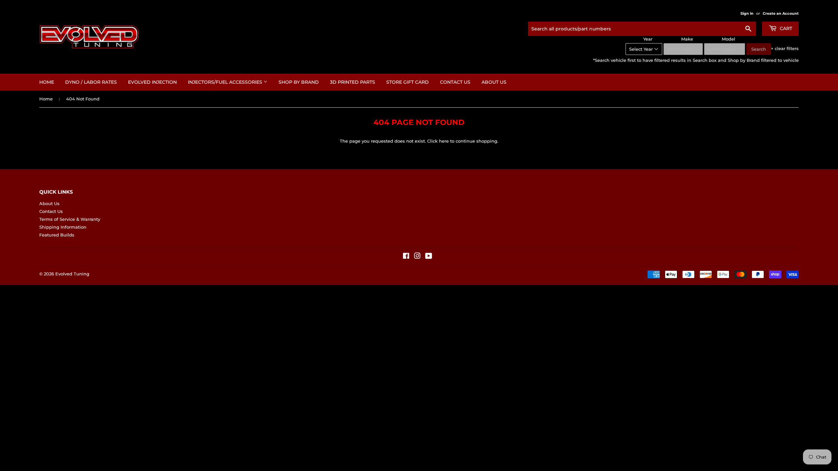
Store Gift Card (407, 82)
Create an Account (781, 13)
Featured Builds (56, 234)
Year (647, 39)
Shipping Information (62, 227)
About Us (494, 82)
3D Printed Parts (352, 82)
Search (758, 49)
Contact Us (455, 82)
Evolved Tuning (72, 273)
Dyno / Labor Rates (91, 82)
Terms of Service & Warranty (69, 219)
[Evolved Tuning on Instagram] (417, 256)
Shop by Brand (299, 82)
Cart (785, 28)
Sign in (747, 13)
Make (687, 39)
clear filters (785, 48)
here (444, 141)
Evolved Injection (152, 82)
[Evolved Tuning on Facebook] (406, 256)
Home (46, 82)
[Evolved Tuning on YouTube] (428, 256)
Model (728, 39)
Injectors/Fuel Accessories (226, 82)
